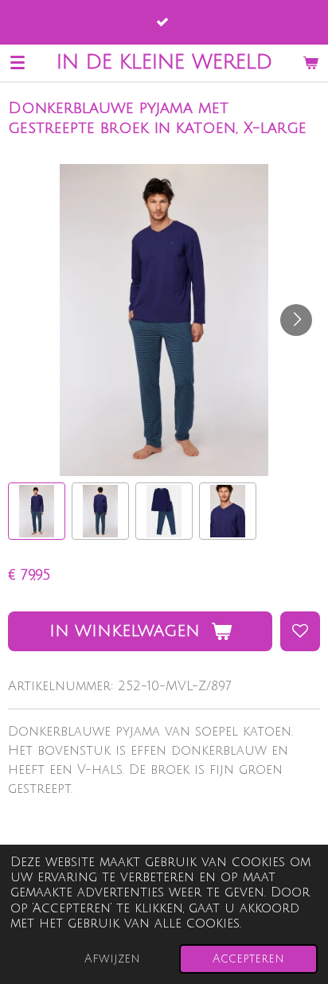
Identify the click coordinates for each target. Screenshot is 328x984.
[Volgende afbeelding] (296, 320)
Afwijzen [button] (112, 959)
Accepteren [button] (248, 959)
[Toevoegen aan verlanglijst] (300, 631)
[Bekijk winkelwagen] (310, 62)
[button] (36, 511)
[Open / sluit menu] (17, 62)
